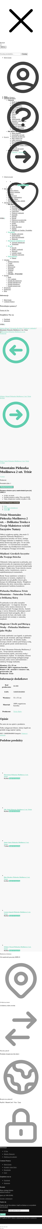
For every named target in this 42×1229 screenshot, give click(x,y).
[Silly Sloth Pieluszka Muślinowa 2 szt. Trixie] (18, 808)
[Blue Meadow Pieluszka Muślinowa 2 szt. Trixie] (18, 875)
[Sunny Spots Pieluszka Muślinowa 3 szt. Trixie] (18, 840)
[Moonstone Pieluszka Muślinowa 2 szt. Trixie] (18, 773)
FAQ (5, 1173)
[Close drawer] (1, 45)
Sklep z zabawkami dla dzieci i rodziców (24, 1218)
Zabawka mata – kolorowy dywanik (23, 183)
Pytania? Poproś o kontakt (10, 502)
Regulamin (7, 1170)
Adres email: (4, 1210)
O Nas (6, 1151)
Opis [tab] (5, 506)
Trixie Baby (17, 711)
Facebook (7, 319)
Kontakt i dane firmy (10, 1167)
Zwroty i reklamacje (6, 1198)
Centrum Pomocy (9, 97)
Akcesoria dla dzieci (16, 328)
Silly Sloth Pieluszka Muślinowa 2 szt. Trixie (18, 809)
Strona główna (4, 328)
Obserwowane (8, 177)
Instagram (7, 321)
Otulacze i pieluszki (30, 328)
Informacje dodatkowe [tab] (11, 508)
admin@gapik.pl (5, 1192)
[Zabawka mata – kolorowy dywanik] (26, 181)
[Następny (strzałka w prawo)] (3, 1228)
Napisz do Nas (4, 310)
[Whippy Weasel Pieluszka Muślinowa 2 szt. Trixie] (18, 945)
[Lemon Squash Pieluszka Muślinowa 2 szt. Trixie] (18, 910)
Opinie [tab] (6, 509)
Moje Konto (7, 300)
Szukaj (24, 54)
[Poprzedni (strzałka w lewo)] (1, 1228)
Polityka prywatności (10, 1157)
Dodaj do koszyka (23, 185)
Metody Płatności (9, 1154)
